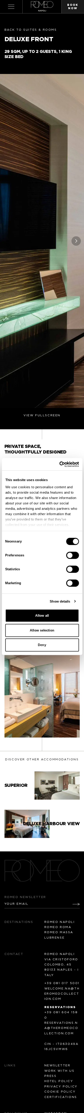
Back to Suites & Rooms (30, 29)
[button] (76, 241)
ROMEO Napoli (59, 922)
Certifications (60, 1097)
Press (50, 1076)
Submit (73, 904)
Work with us (59, 1071)
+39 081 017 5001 (62, 983)
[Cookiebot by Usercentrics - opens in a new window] (60, 464)
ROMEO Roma (57, 927)
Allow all (42, 615)
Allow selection (42, 630)
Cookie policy (60, 1091)
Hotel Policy (58, 1081)
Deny (42, 645)
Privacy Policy (61, 1086)
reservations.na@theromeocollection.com (61, 1028)
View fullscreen (42, 415)
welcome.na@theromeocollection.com (62, 994)
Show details (60, 601)
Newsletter (57, 1065)
